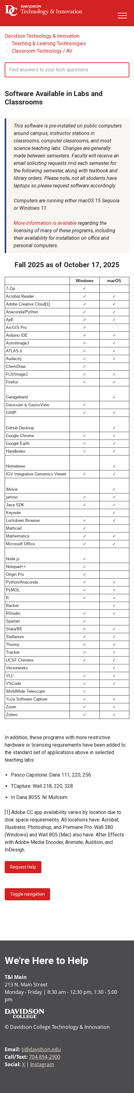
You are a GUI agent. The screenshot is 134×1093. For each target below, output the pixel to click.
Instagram (42, 1064)
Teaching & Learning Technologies (49, 43)
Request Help (23, 866)
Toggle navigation (27, 894)
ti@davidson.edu (41, 1049)
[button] (122, 15)
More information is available (45, 223)
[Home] (44, 10)
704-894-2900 (44, 1056)
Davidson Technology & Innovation (42, 36)
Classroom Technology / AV (42, 51)
